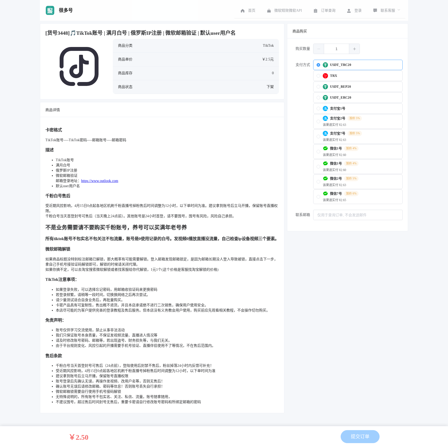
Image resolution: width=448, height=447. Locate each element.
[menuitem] (247, 10)
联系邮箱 (303, 215)
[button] (318, 49)
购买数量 (303, 49)
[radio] (358, 65)
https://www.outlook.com (99, 181)
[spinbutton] (336, 49)
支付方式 (303, 65)
